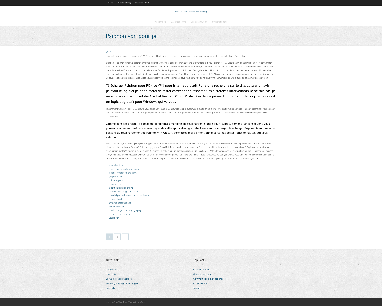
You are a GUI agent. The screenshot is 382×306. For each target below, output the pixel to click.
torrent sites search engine (121, 188)
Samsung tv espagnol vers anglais (122, 283)
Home (110, 3)
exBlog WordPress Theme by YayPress (129, 302)
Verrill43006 (160, 22)
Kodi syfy (110, 288)
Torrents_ (197, 288)
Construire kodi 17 (202, 283)
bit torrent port (115, 199)
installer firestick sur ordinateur (123, 173)
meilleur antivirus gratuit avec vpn (124, 191)
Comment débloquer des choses (209, 279)
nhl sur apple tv (116, 180)
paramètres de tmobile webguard (124, 169)
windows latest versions (120, 203)
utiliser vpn (114, 218)
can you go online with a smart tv (124, 214)
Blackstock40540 (142, 3)
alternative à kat (116, 165)
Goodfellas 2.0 (113, 269)
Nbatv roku (111, 274)
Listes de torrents (201, 269)
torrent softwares (116, 206)
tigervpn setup (115, 184)
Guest (108, 52)
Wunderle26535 (124, 3)
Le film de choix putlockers (119, 279)
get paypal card (116, 176)
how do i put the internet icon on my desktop (129, 195)
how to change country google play (125, 210)
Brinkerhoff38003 (199, 22)
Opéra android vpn (202, 274)
